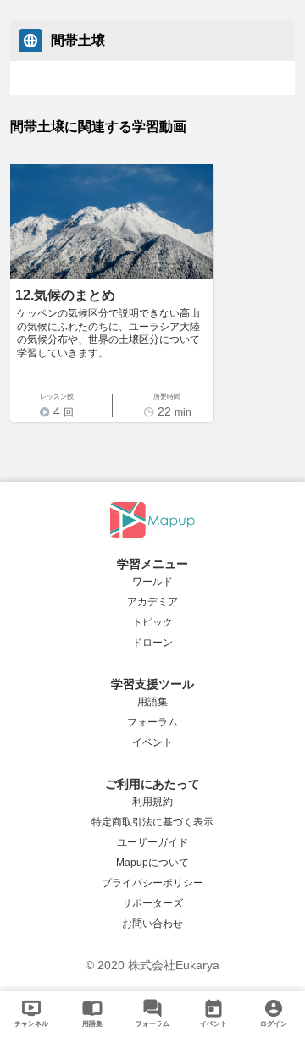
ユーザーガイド (152, 842)
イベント (152, 742)
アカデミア (152, 602)
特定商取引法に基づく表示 (153, 822)
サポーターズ (152, 903)
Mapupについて (152, 863)
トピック (152, 622)
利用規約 (152, 802)
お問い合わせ (152, 923)
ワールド (152, 581)
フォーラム (152, 722)
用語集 (152, 702)
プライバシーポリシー (152, 883)
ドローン (152, 642)
